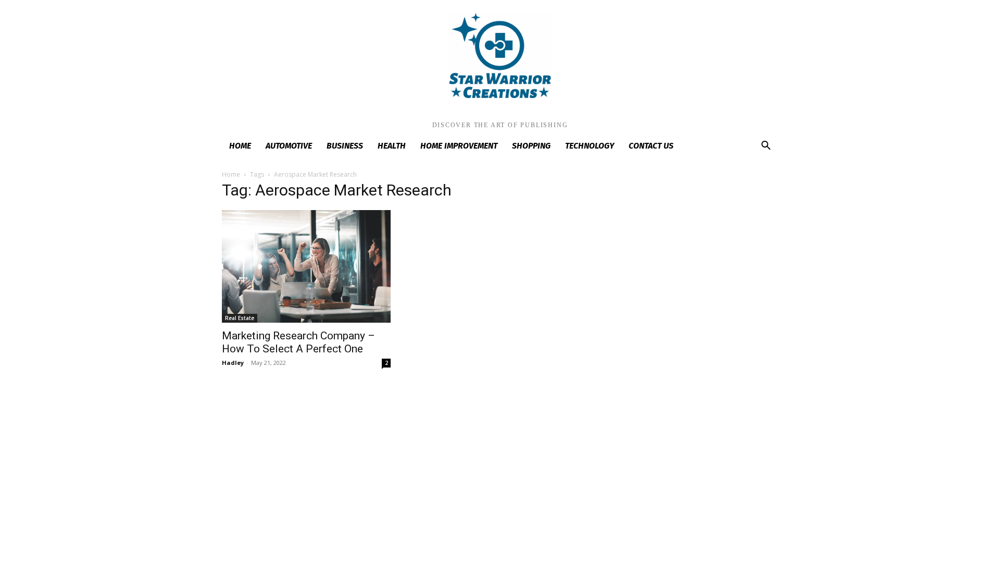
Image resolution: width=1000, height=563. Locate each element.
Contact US (651, 146)
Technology (589, 146)
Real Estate (239, 318)
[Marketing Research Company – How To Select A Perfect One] (306, 266)
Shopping (531, 146)
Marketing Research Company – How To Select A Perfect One (298, 342)
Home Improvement (458, 146)
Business (345, 146)
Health (392, 146)
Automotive (289, 146)
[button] (765, 147)
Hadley (233, 362)
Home (240, 146)
